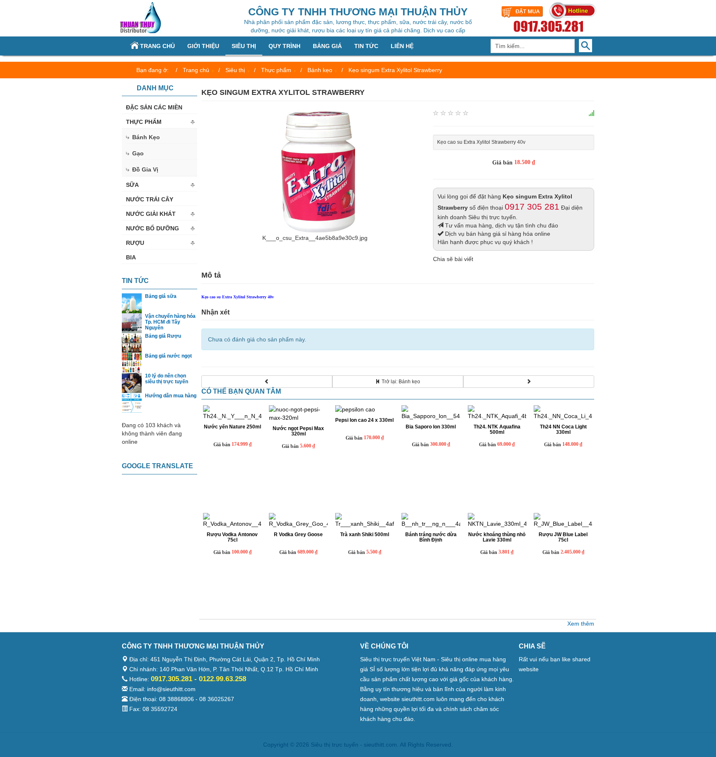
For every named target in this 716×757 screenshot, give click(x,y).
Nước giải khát (151, 213)
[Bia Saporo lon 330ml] (431, 412)
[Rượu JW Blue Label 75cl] (563, 520)
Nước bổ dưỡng (152, 228)
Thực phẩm (144, 122)
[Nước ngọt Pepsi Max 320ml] (298, 413)
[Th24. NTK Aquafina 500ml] (497, 412)
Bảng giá (327, 46)
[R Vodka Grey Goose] (298, 520)
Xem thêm (580, 623)
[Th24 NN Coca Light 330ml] (563, 412)
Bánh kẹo (146, 137)
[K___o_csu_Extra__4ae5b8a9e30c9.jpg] (315, 170)
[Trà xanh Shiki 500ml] (364, 520)
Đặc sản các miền (154, 107)
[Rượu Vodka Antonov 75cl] (232, 520)
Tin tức (366, 46)
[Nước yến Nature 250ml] (232, 412)
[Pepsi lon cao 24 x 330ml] (364, 409)
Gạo (138, 153)
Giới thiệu (203, 46)
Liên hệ (402, 46)
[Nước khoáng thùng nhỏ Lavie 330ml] (497, 520)
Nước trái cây (149, 199)
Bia (131, 257)
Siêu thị (244, 46)
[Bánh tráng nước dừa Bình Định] (431, 520)
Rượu (135, 242)
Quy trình (284, 46)
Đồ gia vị (145, 169)
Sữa (132, 184)
